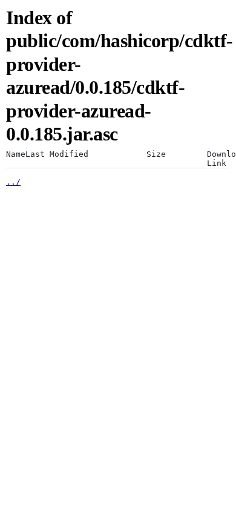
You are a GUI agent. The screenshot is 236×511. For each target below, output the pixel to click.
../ (13, 181)
